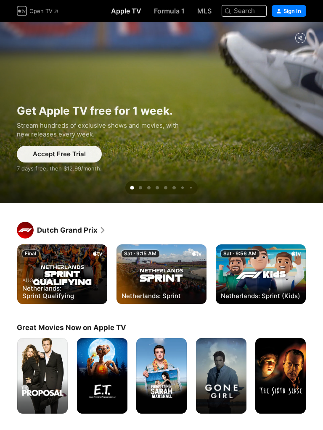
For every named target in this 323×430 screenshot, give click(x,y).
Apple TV (126, 11)
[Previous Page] (8, 273)
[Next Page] (314, 273)
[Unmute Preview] (300, 38)
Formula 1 (169, 11)
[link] (71, 230)
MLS (204, 11)
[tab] (132, 188)
